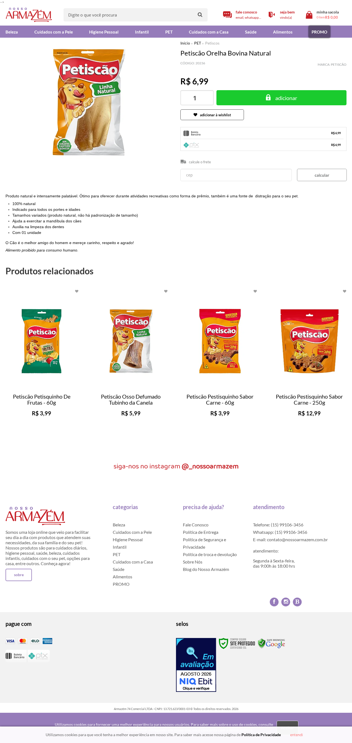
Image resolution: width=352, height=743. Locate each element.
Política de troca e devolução (210, 554)
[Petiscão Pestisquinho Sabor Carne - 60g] (220, 370)
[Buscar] (200, 14)
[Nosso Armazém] (29, 15)
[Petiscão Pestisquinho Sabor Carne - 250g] (309, 370)
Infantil (120, 546)
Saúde (118, 569)
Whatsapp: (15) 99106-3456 (280, 532)
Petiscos (212, 43)
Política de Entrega (200, 532)
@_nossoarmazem (210, 466)
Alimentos (122, 576)
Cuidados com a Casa (133, 561)
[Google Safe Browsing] (271, 643)
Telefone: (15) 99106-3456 (278, 524)
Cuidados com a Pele (132, 532)
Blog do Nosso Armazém (206, 569)
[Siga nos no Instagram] (285, 602)
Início (185, 43)
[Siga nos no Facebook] (274, 602)
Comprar (281, 97)
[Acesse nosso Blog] (297, 602)
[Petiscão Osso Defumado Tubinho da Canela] (131, 370)
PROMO (121, 584)
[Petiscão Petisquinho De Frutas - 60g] (41, 370)
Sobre (19, 574)
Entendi (296, 734)
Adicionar (52, 443)
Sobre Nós (192, 561)
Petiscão (338, 64)
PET (197, 43)
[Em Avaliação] (196, 665)
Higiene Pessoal (128, 539)
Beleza (119, 524)
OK (322, 175)
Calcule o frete (200, 162)
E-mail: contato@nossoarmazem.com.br (290, 539)
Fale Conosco (195, 524)
